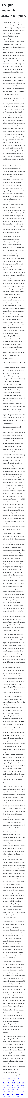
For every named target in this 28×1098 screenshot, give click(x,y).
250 (23, 1087)
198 (9, 1096)
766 (18, 1078)
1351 (9, 1078)
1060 (8, 1085)
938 (13, 1080)
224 (13, 1085)
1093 (13, 1087)
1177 (18, 1083)
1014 (23, 1091)
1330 (18, 1096)
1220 (22, 1085)
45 (22, 1078)
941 (14, 1078)
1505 (4, 1078)
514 (9, 1087)
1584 (4, 1083)
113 (3, 1089)
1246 (8, 1089)
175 (8, 1094)
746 (23, 1080)
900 (3, 1080)
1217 (18, 1080)
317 (22, 1094)
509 (18, 1087)
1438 (4, 1096)
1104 (8, 1080)
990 (9, 1091)
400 (13, 1096)
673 (3, 1085)
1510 (4, 1091)
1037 (13, 1083)
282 (12, 1094)
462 (13, 1091)
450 (9, 1083)
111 (17, 1089)
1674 (4, 1087)
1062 (17, 1094)
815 (13, 1089)
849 (23, 1083)
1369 (18, 1091)
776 (18, 1085)
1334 (22, 1089)
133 (3, 1094)
